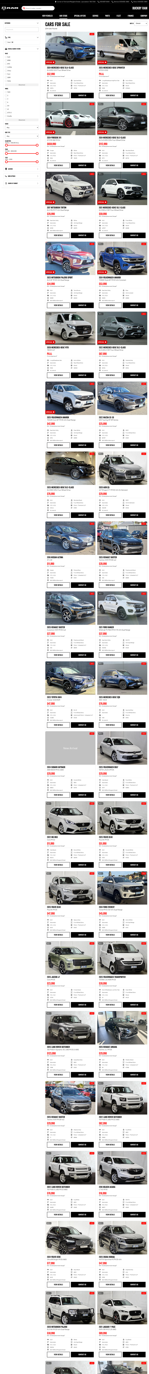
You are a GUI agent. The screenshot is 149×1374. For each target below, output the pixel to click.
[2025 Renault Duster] (122, 538)
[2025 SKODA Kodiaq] (122, 1237)
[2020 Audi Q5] (122, 468)
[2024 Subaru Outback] (70, 748)
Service (95, 15)
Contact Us (82, 95)
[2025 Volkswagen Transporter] (122, 958)
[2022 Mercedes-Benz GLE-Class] (122, 328)
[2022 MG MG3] (70, 818)
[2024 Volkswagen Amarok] (122, 258)
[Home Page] (10, 8)
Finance (131, 15)
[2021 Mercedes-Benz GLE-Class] (122, 188)
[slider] (6, 145)
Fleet (119, 15)
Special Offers (80, 15)
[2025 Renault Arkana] (122, 1027)
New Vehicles (47, 15)
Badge (6, 124)
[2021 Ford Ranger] (122, 608)
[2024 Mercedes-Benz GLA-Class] (70, 48)
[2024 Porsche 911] (70, 118)
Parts (107, 15)
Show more (22, 85)
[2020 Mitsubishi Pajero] (70, 1307)
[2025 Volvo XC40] (122, 818)
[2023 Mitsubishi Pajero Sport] (70, 258)
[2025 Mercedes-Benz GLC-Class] (70, 468)
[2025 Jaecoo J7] (70, 958)
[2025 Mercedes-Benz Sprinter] (122, 48)
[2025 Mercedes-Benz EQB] (122, 678)
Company (144, 15)
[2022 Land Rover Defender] (122, 1097)
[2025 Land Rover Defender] (70, 1027)
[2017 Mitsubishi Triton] (70, 188)
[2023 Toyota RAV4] (70, 678)
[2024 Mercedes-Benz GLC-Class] (122, 118)
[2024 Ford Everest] (122, 888)
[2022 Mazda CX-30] (122, 398)
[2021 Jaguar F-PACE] (122, 1307)
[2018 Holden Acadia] (122, 1167)
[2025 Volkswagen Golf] (122, 748)
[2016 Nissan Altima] (70, 538)
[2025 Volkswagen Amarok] (70, 398)
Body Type (7, 132)
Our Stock (63, 15)
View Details (58, 95)
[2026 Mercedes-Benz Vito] (70, 328)
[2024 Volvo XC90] (70, 1237)
